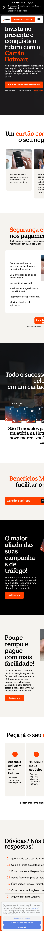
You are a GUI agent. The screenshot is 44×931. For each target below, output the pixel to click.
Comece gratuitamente (23, 19)
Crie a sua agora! (37, 90)
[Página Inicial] (6, 19)
